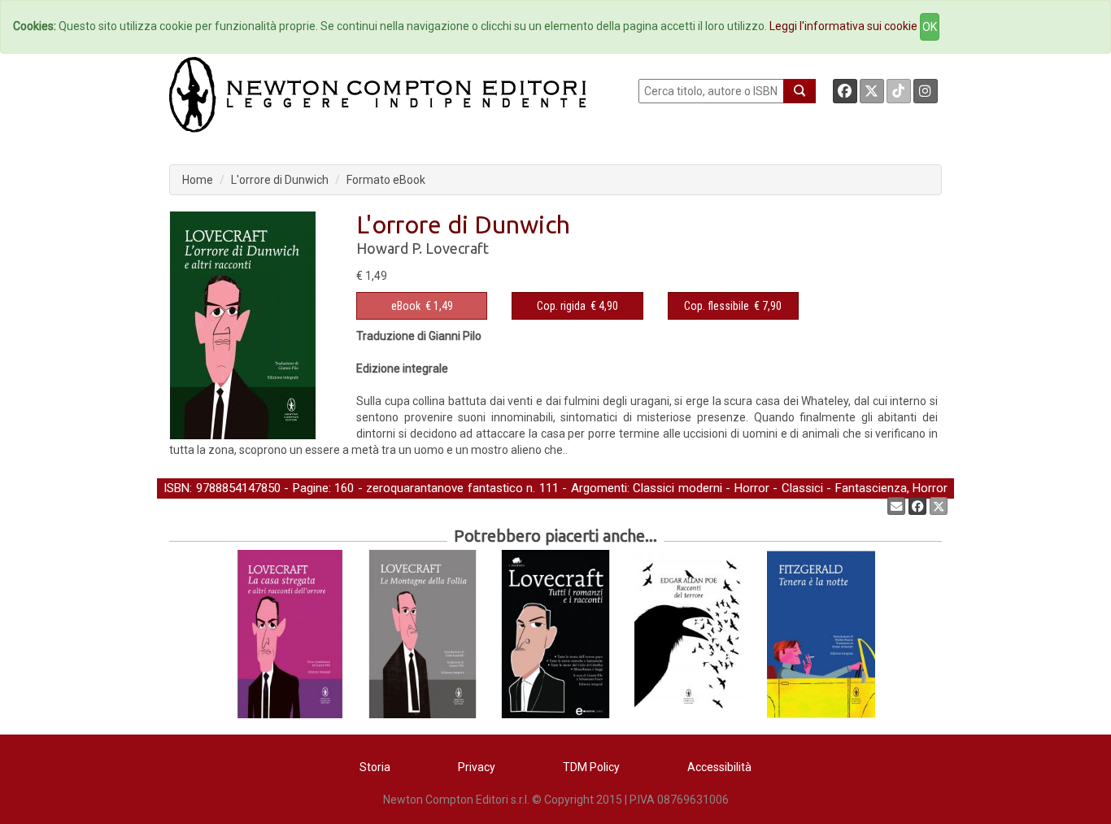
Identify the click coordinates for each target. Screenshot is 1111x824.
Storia (374, 767)
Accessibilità (719, 767)
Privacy (476, 767)
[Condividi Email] (896, 506)
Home (197, 179)
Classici (802, 488)
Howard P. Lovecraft (422, 248)
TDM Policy (591, 767)
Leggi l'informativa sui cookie (843, 26)
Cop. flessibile (716, 305)
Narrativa (251, 505)
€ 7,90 (733, 305)
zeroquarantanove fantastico (444, 488)
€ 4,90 (577, 305)
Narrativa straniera (335, 505)
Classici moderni (677, 488)
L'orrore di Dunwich (280, 179)
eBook (405, 305)
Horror (751, 488)
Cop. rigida (561, 305)
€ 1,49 (422, 305)
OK (929, 26)
